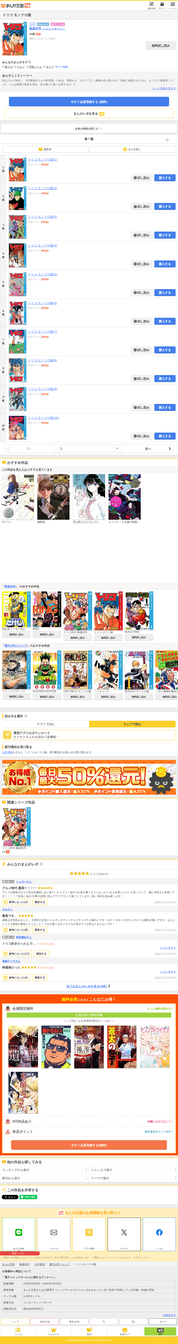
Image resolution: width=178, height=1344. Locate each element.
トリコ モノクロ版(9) (42, 389)
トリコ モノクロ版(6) (42, 303)
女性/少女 (45, 1321)
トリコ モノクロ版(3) (42, 217)
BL (133, 1321)
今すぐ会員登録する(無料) (89, 1145)
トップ (15, 1321)
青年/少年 (74, 1321)
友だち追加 (18, 1249)
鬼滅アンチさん (11, 961)
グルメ (21, 66)
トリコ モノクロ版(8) (42, 360)
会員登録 (7, 752)
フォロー (124, 1248)
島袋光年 (47, 28)
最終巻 (47, 149)
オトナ (162, 1321)
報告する (40, 902)
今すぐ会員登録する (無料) (89, 102)
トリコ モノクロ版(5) (42, 274)
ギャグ (50, 66)
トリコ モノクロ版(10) (43, 418)
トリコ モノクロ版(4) (42, 245)
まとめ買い (134, 149)
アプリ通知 (89, 1248)
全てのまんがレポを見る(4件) (86, 986)
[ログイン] (162, 4)
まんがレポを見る (89, 113)
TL (103, 1321)
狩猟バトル (35, 66)
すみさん (7, 909)
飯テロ (9, 66)
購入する (165, 178)
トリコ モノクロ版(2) (42, 188)
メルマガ (53, 1248)
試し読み (143, 178)
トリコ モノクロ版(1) (42, 159)
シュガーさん (24, 881)
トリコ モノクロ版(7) (42, 331)
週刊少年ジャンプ (16, 645)
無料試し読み (161, 45)
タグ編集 (63, 66)
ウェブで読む (132, 724)
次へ (148, 448)
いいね (159, 1248)
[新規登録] (151, 4)
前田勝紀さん (24, 937)
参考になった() (18, 902)
